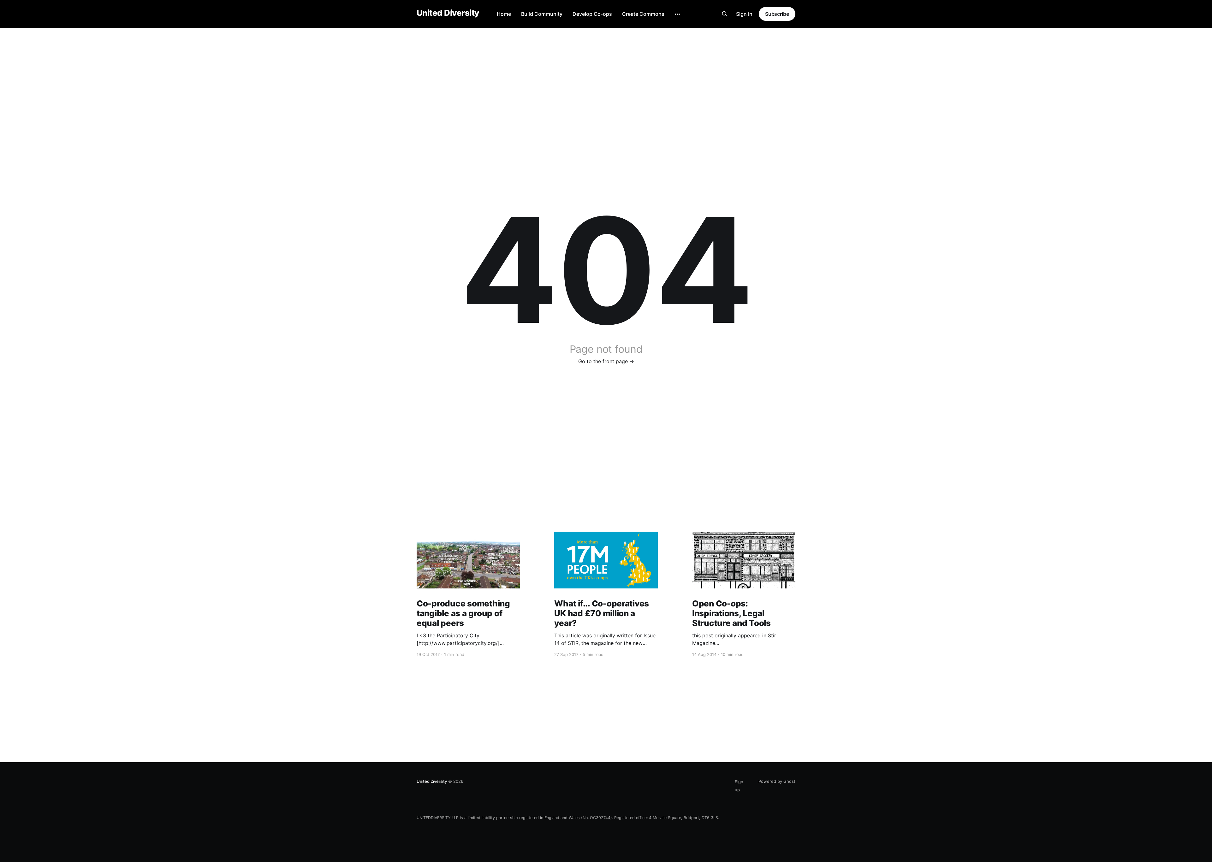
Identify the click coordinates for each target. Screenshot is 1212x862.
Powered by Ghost (776, 781)
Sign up (739, 785)
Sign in (744, 14)
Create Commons (643, 14)
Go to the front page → (606, 361)
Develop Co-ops (592, 14)
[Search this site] (725, 14)
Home (504, 14)
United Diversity (448, 13)
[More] (677, 14)
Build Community (541, 14)
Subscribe (777, 14)
